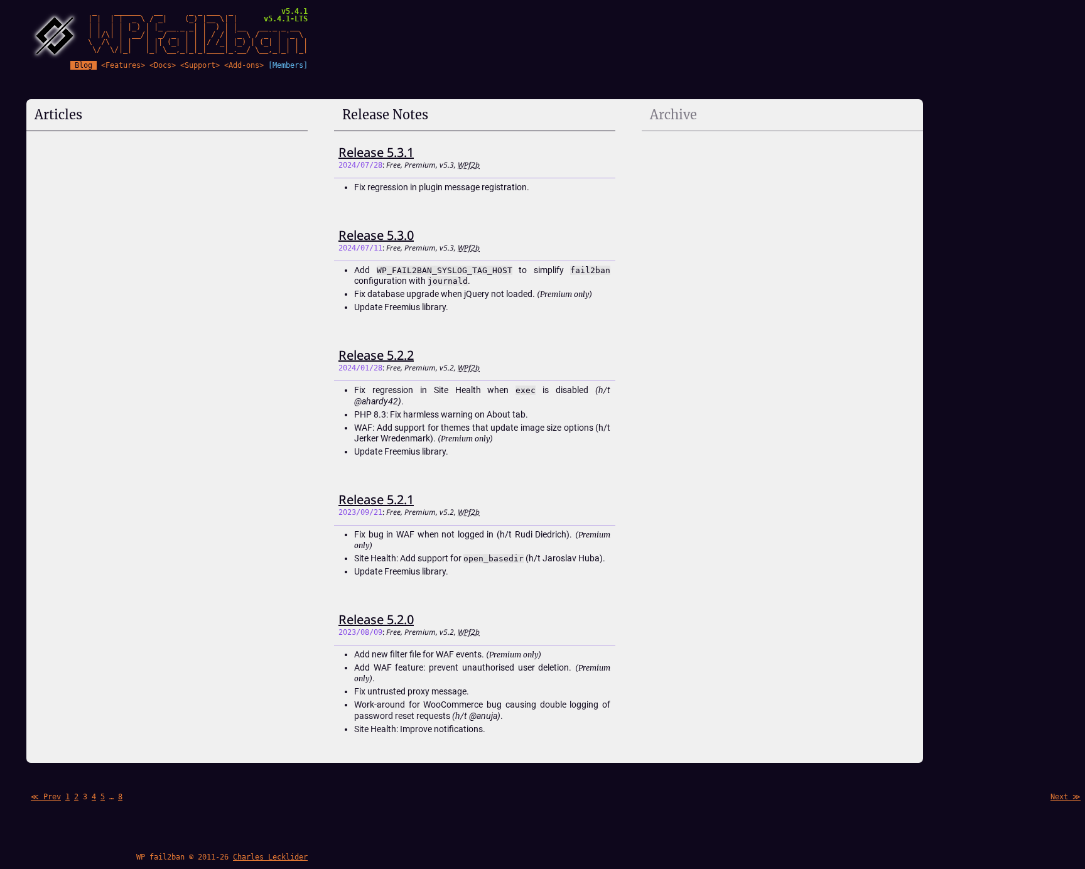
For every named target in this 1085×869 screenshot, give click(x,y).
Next (1059, 797)
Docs (162, 65)
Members (288, 65)
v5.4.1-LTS (286, 18)
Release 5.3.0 (376, 235)
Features (123, 65)
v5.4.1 (294, 11)
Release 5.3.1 (376, 152)
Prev (52, 796)
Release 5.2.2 (376, 355)
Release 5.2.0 (376, 619)
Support (200, 65)
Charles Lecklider (270, 857)
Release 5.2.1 (376, 499)
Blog (83, 65)
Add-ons (244, 65)
